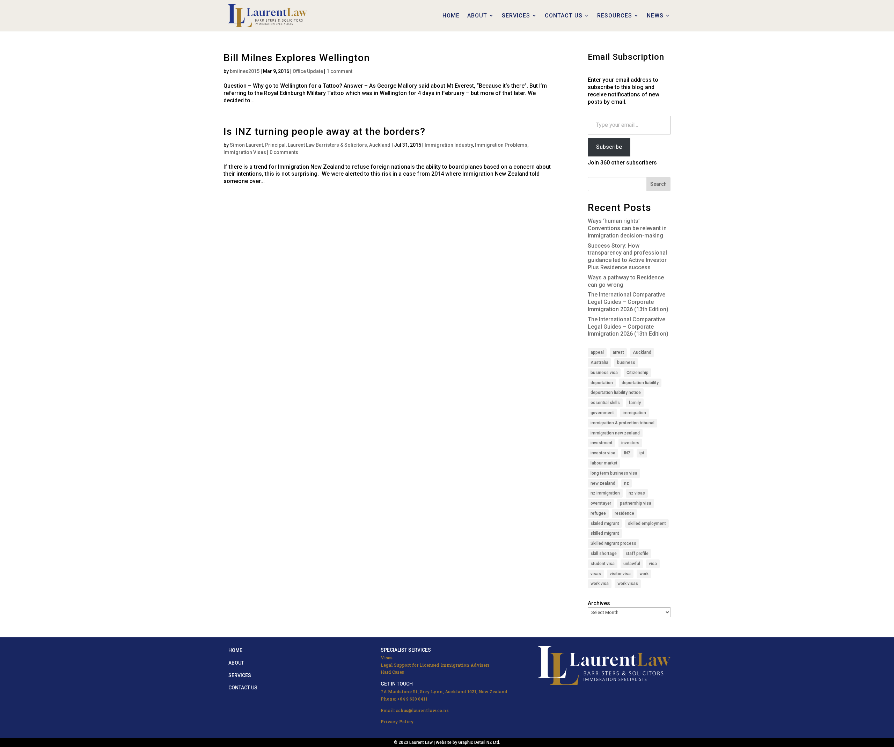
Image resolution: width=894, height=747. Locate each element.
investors (630, 442)
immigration (634, 412)
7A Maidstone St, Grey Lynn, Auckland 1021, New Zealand (444, 691)
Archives (599, 603)
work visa (600, 583)
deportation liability (640, 382)
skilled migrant (605, 533)
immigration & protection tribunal (622, 422)
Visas (387, 657)
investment (602, 442)
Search (658, 184)
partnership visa (635, 503)
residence (624, 513)
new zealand (603, 483)
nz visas (637, 493)
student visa (603, 563)
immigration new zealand (615, 433)
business (626, 362)
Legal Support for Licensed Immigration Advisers (435, 665)
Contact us (242, 687)
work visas (627, 583)
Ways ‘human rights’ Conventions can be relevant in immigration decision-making (627, 228)
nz (626, 483)
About (236, 663)
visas (596, 573)
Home (235, 650)
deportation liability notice (616, 392)
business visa (604, 372)
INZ (627, 453)
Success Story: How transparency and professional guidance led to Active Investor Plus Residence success (627, 256)
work (643, 573)
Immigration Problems (501, 145)
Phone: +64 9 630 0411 (404, 699)
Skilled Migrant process (613, 543)
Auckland (642, 352)
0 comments (284, 152)
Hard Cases (392, 672)
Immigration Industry (449, 145)
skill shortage (604, 553)
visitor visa (620, 573)
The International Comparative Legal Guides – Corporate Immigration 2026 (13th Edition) (628, 302)
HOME (451, 15)
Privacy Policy (397, 721)
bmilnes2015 (244, 71)
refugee (598, 513)
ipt (641, 453)
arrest (618, 352)
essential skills (605, 402)
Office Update (308, 71)
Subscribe (609, 147)
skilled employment (647, 523)
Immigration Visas (245, 152)
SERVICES (516, 15)
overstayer (601, 503)
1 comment (339, 71)
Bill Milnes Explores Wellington (297, 58)
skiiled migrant (605, 523)
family (635, 402)
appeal (597, 352)
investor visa (603, 453)
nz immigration (605, 493)
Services (239, 675)
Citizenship (637, 372)
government (602, 412)
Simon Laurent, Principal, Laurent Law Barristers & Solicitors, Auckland (310, 145)
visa (653, 563)
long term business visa (614, 473)
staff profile (636, 553)
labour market (604, 463)
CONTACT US (563, 15)
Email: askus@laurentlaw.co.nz (415, 710)
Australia (599, 362)
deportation (602, 382)
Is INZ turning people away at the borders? (324, 131)
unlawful (631, 563)
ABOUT (477, 15)
